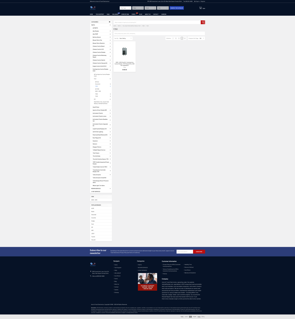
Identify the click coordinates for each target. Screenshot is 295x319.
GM (94, 99)
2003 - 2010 (98, 91)
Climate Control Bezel (98, 46)
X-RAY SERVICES (95, 191)
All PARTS (95, 28)
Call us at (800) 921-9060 (98, 276)
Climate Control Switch (99, 60)
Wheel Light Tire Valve (99, 185)
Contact (155, 14)
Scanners (95, 141)
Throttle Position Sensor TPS (100, 159)
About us (147, 14)
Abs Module (96, 31)
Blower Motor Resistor (99, 43)
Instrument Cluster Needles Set (100, 120)
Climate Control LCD (98, 49)
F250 (96, 86)
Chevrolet (93, 214)
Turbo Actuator (97, 174)
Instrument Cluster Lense (99, 116)
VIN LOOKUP (115, 14)
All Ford (97, 81)
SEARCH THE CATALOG (177, 8)
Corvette (93, 217)
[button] (147, 282)
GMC (92, 230)
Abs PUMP (95, 34)
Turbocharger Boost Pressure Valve (101, 181)
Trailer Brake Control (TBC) (100, 167)
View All (93, 239)
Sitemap (116, 292)
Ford (95, 78)
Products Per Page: (194, 38)
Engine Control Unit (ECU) (99, 66)
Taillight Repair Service (99, 150)
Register (203, 1)
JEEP (92, 233)
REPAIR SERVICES (96, 188)
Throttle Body (96, 156)
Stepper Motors (97, 147)
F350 (96, 94)
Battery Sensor (97, 37)
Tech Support (100, 14)
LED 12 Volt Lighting (98, 131)
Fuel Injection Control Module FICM (100, 70)
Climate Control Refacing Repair (99, 56)
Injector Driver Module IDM (100, 110)
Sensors (95, 144)
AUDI (92, 208)
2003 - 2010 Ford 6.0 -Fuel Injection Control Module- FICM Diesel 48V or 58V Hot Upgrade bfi (125, 64)
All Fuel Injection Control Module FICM (102, 75)
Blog (140, 14)
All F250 (97, 89)
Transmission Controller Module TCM (99, 170)
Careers (163, 14)
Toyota (93, 236)
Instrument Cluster (98, 113)
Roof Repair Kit (97, 137)
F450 (96, 96)
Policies (165, 273)
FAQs (108, 14)
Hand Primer (96, 107)
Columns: (168, 38)
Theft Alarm (96, 153)
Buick (92, 211)
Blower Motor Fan (97, 40)
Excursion (97, 84)
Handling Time (188, 264)
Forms (133, 14)
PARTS (93, 25)
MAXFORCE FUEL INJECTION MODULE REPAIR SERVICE (101, 102)
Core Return (125, 14)
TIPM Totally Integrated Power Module (101, 163)
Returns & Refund (188, 267)
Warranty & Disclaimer (190, 272)
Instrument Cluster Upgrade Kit (100, 124)
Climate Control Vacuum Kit (100, 63)
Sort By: (116, 38)
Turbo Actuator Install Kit (99, 177)
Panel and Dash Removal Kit (100, 134)
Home (91, 14)
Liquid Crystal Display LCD (100, 128)
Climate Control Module (99, 52)
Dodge (93, 221)
